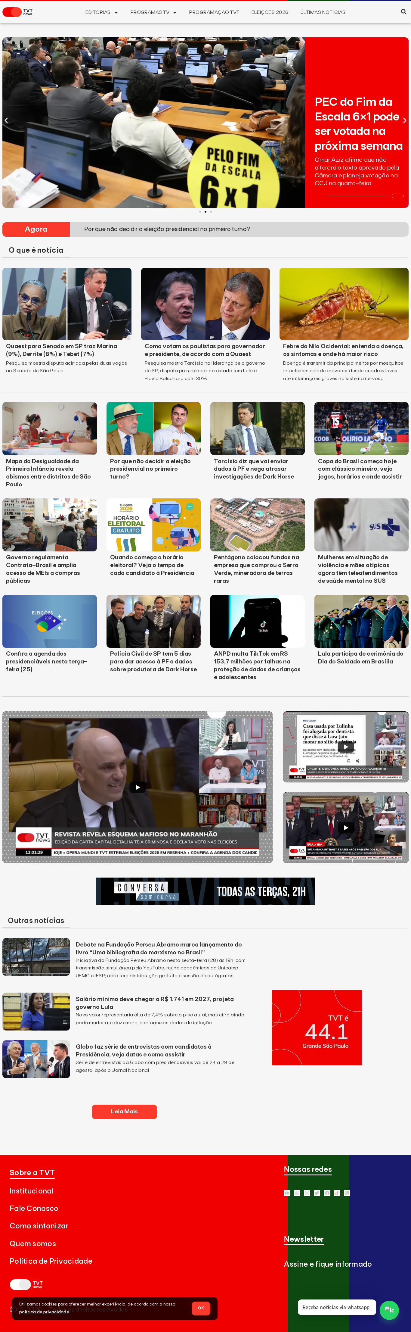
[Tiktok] (337, 1193)
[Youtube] (287, 1193)
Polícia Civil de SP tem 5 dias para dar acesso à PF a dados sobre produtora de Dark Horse (153, 661)
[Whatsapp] (297, 1193)
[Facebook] (327, 1193)
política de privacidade (44, 1312)
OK (201, 1308)
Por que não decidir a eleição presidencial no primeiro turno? (150, 469)
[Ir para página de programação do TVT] (317, 1063)
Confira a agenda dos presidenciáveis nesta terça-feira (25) (46, 661)
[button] (404, 12)
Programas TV (150, 12)
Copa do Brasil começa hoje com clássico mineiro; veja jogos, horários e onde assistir (360, 469)
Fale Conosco (34, 1208)
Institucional (32, 1191)
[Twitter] (317, 1193)
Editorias (97, 12)
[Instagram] (307, 1193)
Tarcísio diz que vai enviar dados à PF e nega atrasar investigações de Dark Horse (254, 469)
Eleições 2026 (270, 12)
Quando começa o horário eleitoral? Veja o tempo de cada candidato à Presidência (152, 565)
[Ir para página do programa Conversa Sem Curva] (205, 903)
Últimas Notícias (323, 12)
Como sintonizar (39, 1226)
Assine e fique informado (328, 1264)
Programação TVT (214, 12)
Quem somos (33, 1244)
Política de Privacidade (51, 1261)
